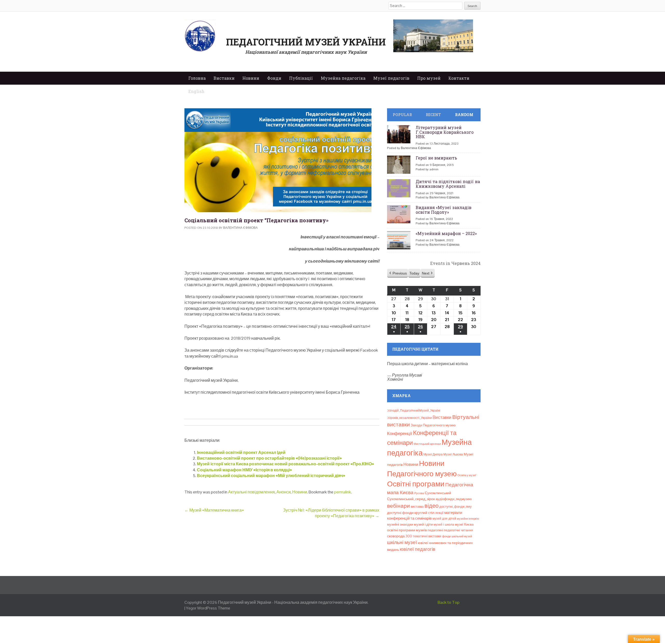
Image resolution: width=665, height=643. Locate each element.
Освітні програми (415, 483)
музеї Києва (464, 524)
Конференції (399, 433)
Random (464, 114)
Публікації (301, 78)
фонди (446, 536)
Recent (433, 114)
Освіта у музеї (466, 475)
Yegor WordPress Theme (208, 608)
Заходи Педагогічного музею (433, 425)
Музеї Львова (453, 454)
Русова (419, 493)
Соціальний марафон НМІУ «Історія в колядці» (244, 470)
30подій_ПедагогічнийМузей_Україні (413, 410)
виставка (417, 507)
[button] (397, 273)
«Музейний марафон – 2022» (446, 233)
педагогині (435, 530)
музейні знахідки (400, 524)
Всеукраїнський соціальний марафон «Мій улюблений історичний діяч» (271, 475)
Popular (402, 114)
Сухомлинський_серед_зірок (411, 499)
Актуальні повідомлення (251, 492)
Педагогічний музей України (306, 42)
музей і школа (444, 524)
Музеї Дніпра (433, 454)
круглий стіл (424, 512)
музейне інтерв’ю (468, 518)
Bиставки (442, 417)
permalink (342, 492)
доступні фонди (400, 512)
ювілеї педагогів (417, 549)
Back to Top (449, 602)
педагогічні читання (458, 530)
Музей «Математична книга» (214, 510)
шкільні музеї (402, 542)
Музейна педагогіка (343, 78)
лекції (439, 513)
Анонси (283, 492)
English (196, 91)
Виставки (224, 78)
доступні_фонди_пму (455, 506)
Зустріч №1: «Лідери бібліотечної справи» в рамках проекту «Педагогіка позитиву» (331, 513)
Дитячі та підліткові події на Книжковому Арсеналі (448, 184)
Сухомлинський (438, 493)
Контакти (458, 78)
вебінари (398, 506)
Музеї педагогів (391, 78)
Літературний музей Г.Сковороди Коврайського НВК (445, 132)
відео (431, 505)
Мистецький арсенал (427, 444)
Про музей (429, 78)
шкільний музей (461, 536)
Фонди (274, 78)
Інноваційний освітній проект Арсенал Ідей (241, 452)
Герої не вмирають (436, 157)
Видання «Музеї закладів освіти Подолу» (443, 210)
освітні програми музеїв (407, 530)
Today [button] (414, 273)
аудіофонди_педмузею (454, 499)
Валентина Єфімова (240, 228)
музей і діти (423, 524)
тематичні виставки (427, 536)
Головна (197, 78)
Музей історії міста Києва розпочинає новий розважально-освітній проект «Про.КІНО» (285, 464)
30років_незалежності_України (409, 418)
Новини (250, 78)
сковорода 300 (399, 536)
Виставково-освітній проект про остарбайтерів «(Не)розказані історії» (269, 458)
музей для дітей (444, 518)
